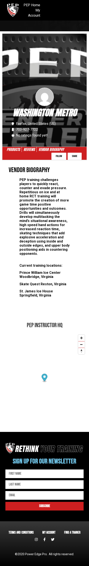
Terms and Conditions (21, 533)
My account (49, 533)
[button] (58, 156)
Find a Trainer (72, 533)
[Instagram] (36, 539)
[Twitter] (52, 539)
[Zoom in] (81, 338)
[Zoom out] (81, 344)
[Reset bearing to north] (81, 351)
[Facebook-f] (44, 539)
